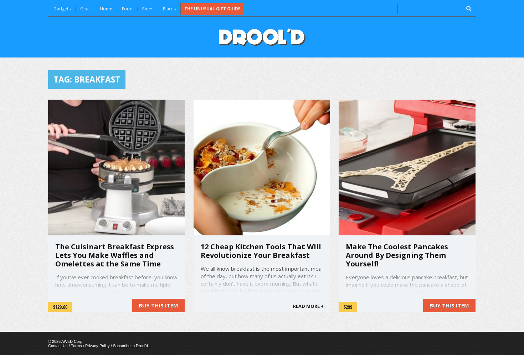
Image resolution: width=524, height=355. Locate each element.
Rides (147, 9)
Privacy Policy (97, 346)
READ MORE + (308, 306)
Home (106, 9)
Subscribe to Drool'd (130, 346)
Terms (76, 346)
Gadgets (62, 9)
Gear (85, 9)
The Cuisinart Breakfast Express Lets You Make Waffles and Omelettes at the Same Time (114, 255)
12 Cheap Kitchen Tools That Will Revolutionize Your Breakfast (261, 251)
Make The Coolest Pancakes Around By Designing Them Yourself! (397, 255)
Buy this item (158, 305)
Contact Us (58, 346)
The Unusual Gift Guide (212, 9)
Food (127, 9)
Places (169, 9)
